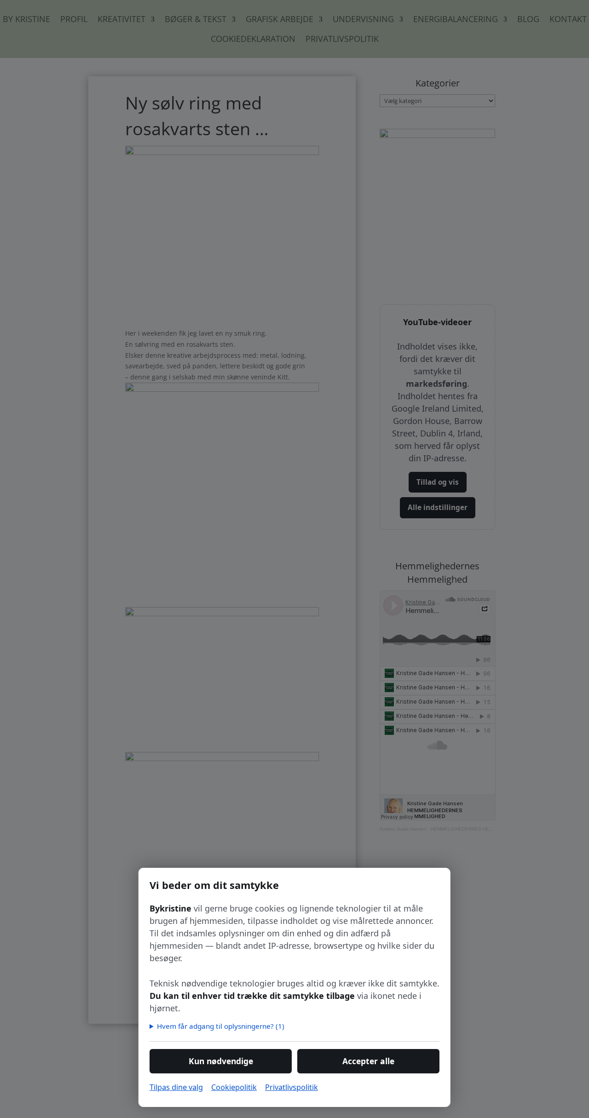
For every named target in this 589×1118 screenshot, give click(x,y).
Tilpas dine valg (176, 1087)
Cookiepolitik (234, 1087)
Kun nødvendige (220, 1060)
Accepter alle (368, 1060)
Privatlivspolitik (291, 1087)
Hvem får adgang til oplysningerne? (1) (220, 1026)
